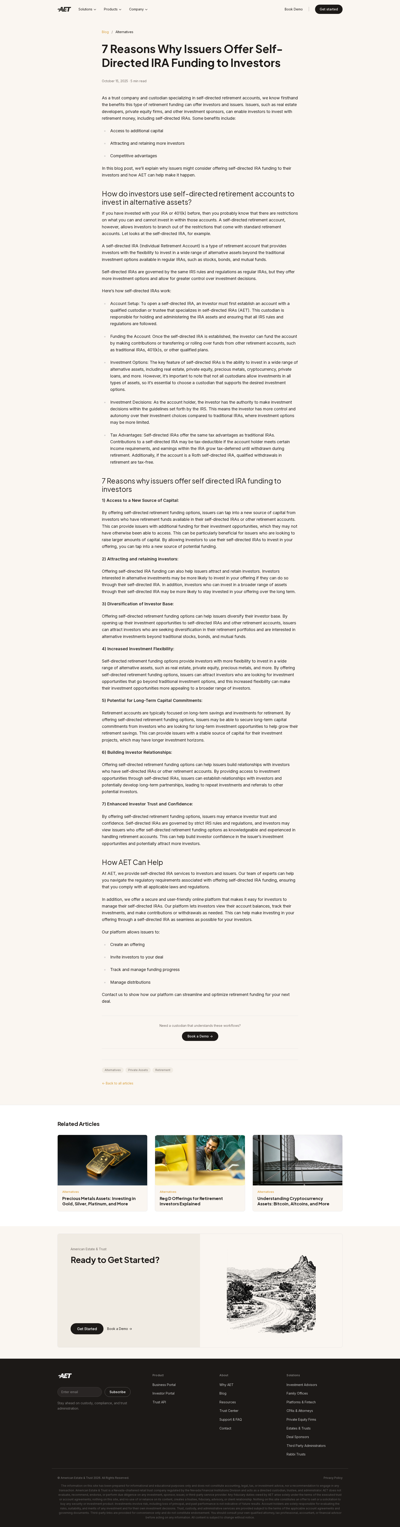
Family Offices (297, 1393)
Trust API (159, 1402)
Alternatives (113, 1070)
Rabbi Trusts (296, 1454)
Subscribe (117, 1392)
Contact (225, 1428)
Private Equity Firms (301, 1419)
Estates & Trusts (299, 1428)
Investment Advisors (302, 1385)
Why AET (226, 1385)
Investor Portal (164, 1393)
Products (111, 9)
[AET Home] (64, 1376)
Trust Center (228, 1411)
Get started (329, 9)
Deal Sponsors (298, 1437)
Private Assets (138, 1070)
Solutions (85, 9)
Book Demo (294, 9)
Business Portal (164, 1385)
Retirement (162, 1070)
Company (136, 9)
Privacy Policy (333, 1478)
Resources (227, 1402)
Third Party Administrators (306, 1446)
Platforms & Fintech (301, 1402)
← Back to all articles (117, 1083)
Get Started (87, 1328)
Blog (105, 32)
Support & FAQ (230, 1419)
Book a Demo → (200, 1036)
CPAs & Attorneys (300, 1411)
